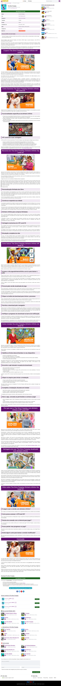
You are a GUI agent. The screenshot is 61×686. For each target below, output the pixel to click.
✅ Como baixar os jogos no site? (8, 677)
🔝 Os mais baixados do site (48, 5)
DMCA (55, 677)
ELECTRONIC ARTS (22, 16)
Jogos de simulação (22, 18)
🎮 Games (30, 1)
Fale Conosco (40, 677)
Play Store (20, 28)
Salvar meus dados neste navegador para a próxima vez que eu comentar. (14, 669)
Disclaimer (51, 677)
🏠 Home (24, 1)
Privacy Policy (45, 677)
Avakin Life (30, 445)
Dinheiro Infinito (34, 445)
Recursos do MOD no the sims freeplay (8, 33)
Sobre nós (34, 677)
